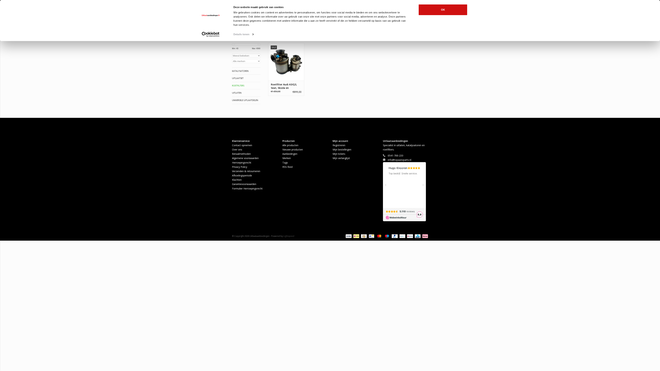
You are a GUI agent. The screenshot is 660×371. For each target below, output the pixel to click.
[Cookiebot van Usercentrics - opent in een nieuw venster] (211, 34)
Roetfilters (238, 85)
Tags (285, 162)
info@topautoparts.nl (399, 159)
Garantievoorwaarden (244, 184)
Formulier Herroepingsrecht (247, 188)
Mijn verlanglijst (341, 158)
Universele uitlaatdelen (245, 100)
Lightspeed (288, 236)
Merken (286, 158)
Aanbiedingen (289, 153)
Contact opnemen (242, 145)
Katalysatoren (240, 71)
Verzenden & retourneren (246, 171)
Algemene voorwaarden (245, 158)
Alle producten (290, 145)
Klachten (237, 179)
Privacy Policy (239, 166)
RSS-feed (287, 166)
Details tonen (241, 34)
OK (443, 9)
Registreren (339, 145)
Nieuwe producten (292, 149)
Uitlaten (236, 92)
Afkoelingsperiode (242, 175)
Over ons (237, 149)
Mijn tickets (339, 153)
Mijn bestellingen (342, 149)
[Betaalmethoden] (348, 235)
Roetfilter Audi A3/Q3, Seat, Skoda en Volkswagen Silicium (284, 86)
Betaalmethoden (241, 153)
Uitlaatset (238, 78)
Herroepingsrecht (241, 162)
